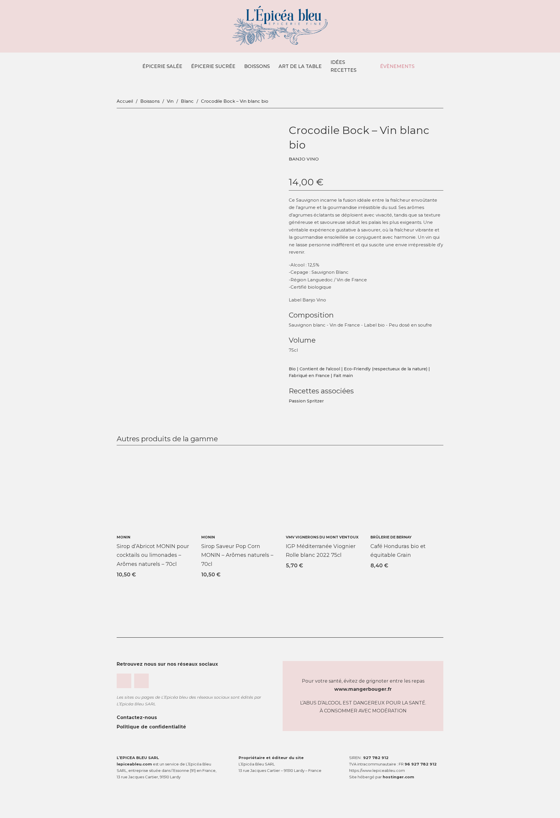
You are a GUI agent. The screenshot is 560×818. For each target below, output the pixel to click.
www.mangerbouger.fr (363, 689)
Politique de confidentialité (151, 727)
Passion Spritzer (306, 401)
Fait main (343, 375)
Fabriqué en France (309, 375)
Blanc (187, 101)
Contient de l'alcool (320, 368)
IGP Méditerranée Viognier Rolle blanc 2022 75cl (321, 551)
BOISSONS (257, 66)
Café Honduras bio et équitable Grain (398, 551)
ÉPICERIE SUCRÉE (213, 66)
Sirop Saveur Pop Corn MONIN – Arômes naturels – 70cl (237, 555)
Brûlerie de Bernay (391, 537)
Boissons (150, 101)
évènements (396, 66)
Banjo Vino (304, 159)
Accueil (125, 101)
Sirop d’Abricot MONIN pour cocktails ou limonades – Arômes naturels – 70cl (153, 555)
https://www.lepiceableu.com (377, 770)
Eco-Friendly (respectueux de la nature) (385, 368)
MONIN (123, 537)
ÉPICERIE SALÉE (162, 66)
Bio (292, 368)
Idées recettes (343, 66)
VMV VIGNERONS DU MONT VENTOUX (322, 537)
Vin (170, 101)
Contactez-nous (137, 717)
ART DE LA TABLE (300, 66)
